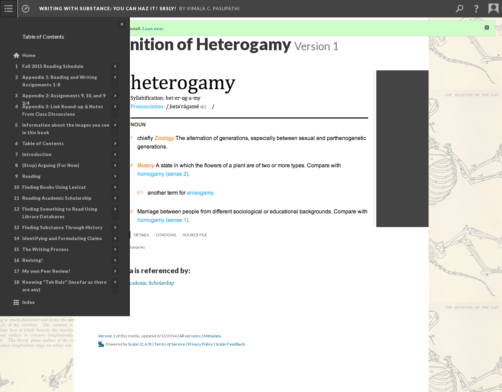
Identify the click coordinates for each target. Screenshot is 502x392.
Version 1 (106, 335)
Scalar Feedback (230, 344)
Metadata (212, 335)
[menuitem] (8, 8)
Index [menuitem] (28, 302)
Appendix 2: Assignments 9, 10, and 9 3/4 (64, 99)
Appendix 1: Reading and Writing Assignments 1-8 (59, 80)
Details (141, 234)
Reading (31, 176)
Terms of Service (169, 344)
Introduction (37, 154)
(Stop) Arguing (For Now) (50, 165)
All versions (190, 335)
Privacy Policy (200, 344)
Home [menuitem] (29, 55)
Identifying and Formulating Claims (62, 238)
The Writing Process (45, 249)
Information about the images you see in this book (65, 128)
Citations (166, 234)
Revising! (32, 260)
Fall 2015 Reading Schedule (52, 66)
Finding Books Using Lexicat (54, 187)
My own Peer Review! (46, 271)
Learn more (152, 28)
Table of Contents (43, 143)
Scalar (133, 344)
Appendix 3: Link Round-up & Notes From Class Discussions (62, 110)
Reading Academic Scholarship (57, 198)
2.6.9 (145, 344)
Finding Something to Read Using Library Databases (59, 212)
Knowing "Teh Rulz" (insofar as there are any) (64, 285)
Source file (195, 234)
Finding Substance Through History (62, 227)
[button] (476, 8)
